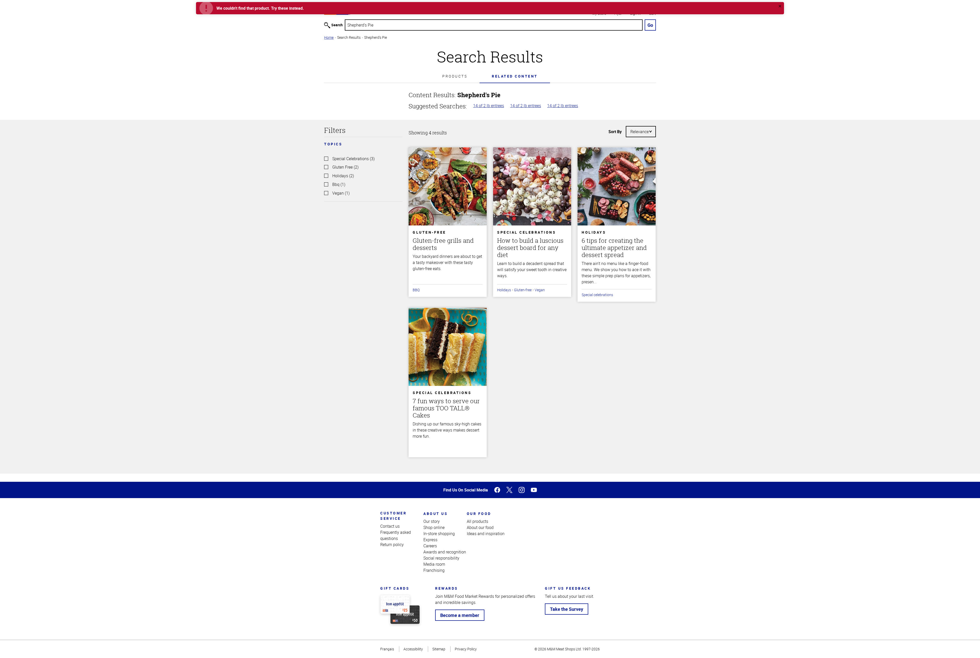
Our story (431, 521)
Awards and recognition (444, 552)
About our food (480, 527)
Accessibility (413, 649)
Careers (430, 546)
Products (454, 76)
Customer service (393, 516)
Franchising (434, 570)
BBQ (416, 289)
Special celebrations (597, 294)
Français (387, 649)
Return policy (392, 544)
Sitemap (438, 649)
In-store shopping (439, 533)
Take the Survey (566, 609)
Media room (434, 564)
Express (430, 539)
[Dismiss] (780, 6)
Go (650, 25)
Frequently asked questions (395, 535)
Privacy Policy (466, 649)
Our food (479, 513)
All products (477, 521)
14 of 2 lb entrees (488, 105)
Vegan (540, 289)
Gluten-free (523, 289)
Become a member (459, 615)
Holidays (504, 289)
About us (435, 513)
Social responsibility (441, 558)
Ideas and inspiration (486, 533)
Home (329, 37)
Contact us (390, 526)
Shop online (434, 527)
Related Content (515, 76)
